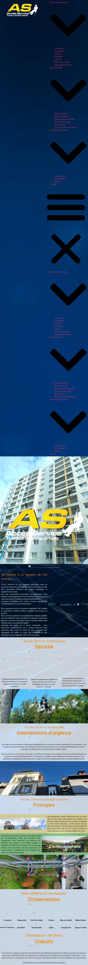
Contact (53, 184)
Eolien (56, 182)
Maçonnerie (59, 51)
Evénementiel (60, 176)
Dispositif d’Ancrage (62, 122)
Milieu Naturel (60, 179)
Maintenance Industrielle (64, 119)
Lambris (57, 59)
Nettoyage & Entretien (63, 65)
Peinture (57, 54)
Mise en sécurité (61, 116)
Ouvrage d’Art (60, 125)
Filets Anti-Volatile (62, 62)
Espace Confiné (60, 114)
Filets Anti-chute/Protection (65, 127)
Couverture (58, 48)
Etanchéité (58, 57)
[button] (66, 228)
